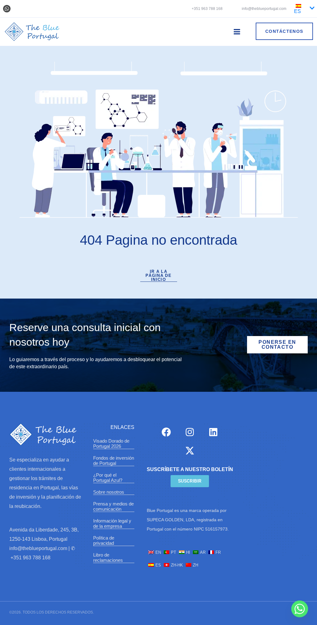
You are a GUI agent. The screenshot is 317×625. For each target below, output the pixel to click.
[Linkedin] (213, 432)
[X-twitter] (189, 450)
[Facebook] (166, 432)
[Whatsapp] (7, 8)
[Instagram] (189, 432)
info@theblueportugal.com (263, 9)
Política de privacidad (103, 540)
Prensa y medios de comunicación (113, 506)
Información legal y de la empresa (112, 523)
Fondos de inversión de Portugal (113, 460)
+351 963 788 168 (207, 9)
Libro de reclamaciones (108, 557)
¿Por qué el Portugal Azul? (107, 477)
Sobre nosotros (108, 492)
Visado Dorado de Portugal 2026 (111, 443)
